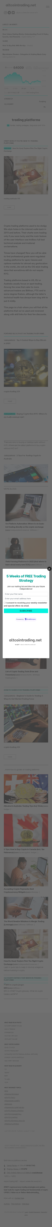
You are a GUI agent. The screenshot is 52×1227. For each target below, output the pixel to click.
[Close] (49, 569)
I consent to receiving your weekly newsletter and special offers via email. (25, 604)
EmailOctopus (31, 619)
